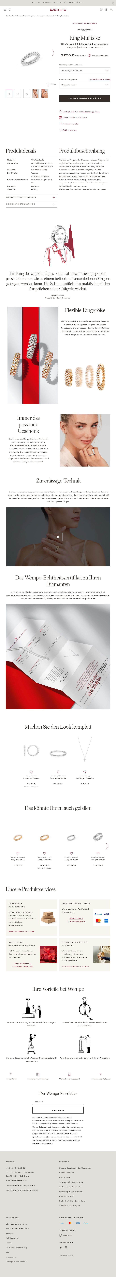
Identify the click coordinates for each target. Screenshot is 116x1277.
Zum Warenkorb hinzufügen (84, 98)
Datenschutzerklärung (16, 1247)
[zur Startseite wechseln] (58, 9)
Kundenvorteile (66, 1173)
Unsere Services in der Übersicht (75, 1168)
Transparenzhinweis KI (17, 1261)
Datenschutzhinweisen (42, 1143)
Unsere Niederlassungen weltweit (22, 1190)
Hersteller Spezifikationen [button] (21, 197)
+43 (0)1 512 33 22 (15, 1168)
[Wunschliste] (101, 9)
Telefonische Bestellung (71, 1182)
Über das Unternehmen (17, 1224)
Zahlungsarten (66, 1196)
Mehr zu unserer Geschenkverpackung (22, 965)
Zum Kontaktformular (16, 1181)
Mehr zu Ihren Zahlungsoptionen (76, 920)
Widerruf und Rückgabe (70, 1187)
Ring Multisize (18, 860)
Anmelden (58, 1110)
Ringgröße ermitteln (100, 79)
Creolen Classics (31, 778)
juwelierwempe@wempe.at (45, 1137)
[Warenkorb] (111, 9)
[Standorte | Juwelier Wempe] (106, 9)
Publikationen (12, 1238)
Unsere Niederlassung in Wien (20, 1185)
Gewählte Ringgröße (68, 79)
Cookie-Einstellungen (69, 1206)
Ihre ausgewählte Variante (70, 65)
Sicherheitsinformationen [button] (20, 204)
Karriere (10, 1233)
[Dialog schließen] (114, 2)
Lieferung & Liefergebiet (71, 1191)
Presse (9, 1243)
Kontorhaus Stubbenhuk (17, 1229)
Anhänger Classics (85, 778)
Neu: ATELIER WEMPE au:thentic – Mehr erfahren (58, 3)
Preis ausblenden (100, 55)
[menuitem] (4, 9)
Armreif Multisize (58, 778)
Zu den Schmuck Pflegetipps (75, 967)
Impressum (11, 1257)
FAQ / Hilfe (64, 1177)
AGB (8, 1252)
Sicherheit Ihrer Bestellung (72, 1201)
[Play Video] (58, 537)
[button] (73, 118)
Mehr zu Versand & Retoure (21, 931)
